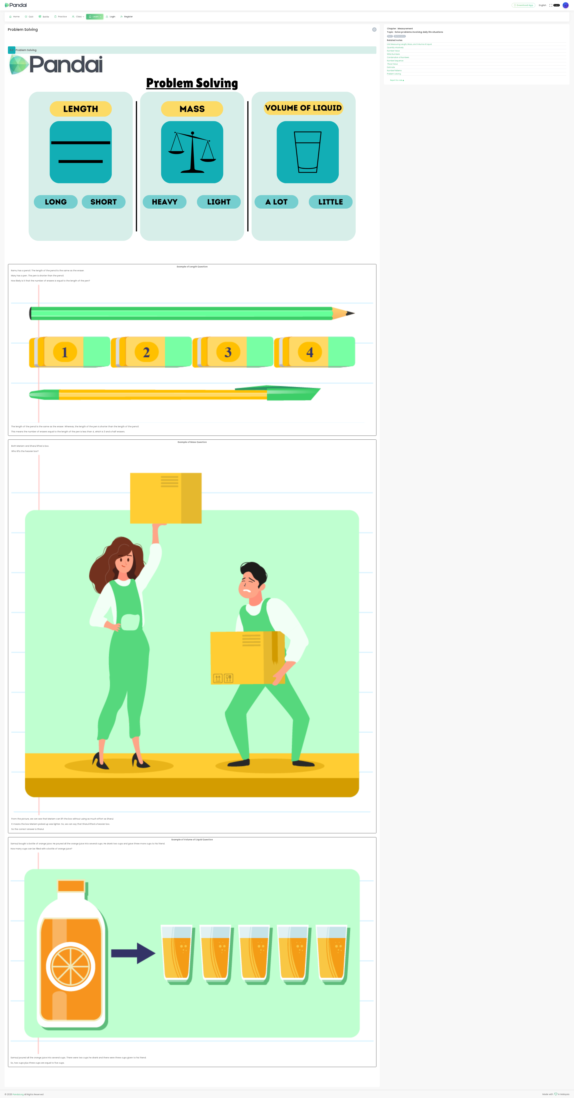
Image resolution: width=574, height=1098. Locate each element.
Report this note (396, 80)
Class (79, 16)
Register (128, 16)
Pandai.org (18, 1094)
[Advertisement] (97, 39)
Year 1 (390, 36)
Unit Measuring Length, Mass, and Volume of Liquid (409, 44)
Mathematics (399, 36)
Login (112, 16)
